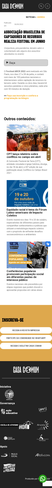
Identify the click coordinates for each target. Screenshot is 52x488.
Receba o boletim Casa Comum (26, 346)
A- (49, 159)
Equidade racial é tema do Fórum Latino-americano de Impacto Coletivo (27, 212)
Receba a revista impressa (26, 330)
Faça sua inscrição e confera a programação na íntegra (21, 96)
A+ (49, 154)
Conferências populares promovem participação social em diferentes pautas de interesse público (25, 275)
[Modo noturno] (48, 149)
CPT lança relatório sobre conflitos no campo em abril (24, 155)
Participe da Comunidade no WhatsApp (26, 338)
